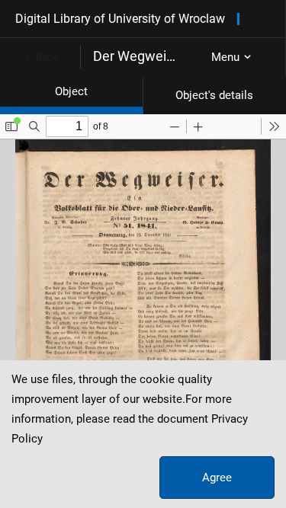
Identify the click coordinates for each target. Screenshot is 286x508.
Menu (225, 57)
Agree (217, 477)
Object (71, 91)
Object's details (214, 95)
